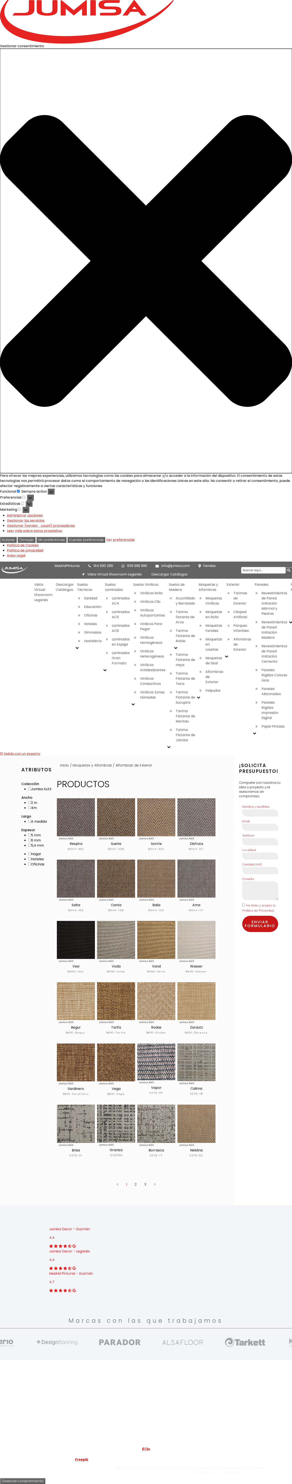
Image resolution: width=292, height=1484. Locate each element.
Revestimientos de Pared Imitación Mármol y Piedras (274, 603)
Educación (92, 606)
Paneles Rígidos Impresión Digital (269, 710)
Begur (76, 1027)
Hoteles (90, 623)
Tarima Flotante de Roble (185, 635)
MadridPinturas (67, 565)
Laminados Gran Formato (121, 658)
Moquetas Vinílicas (213, 601)
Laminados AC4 (121, 601)
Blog (63, 1416)
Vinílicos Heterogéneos (152, 654)
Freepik (81, 1459)
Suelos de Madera (177, 587)
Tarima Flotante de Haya (185, 659)
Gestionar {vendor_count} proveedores (41, 525)
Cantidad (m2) (252, 864)
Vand (156, 966)
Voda (116, 966)
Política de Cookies (23, 545)
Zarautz (196, 1027)
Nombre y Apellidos (255, 806)
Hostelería (93, 641)
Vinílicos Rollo (151, 593)
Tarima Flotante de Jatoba (185, 735)
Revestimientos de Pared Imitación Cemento (274, 654)
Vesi (75, 966)
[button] (146, 261)
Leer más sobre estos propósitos (34, 530)
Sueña (116, 843)
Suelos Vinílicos (145, 584)
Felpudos (213, 690)
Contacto (68, 1411)
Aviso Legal (16, 555)
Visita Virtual (70, 1401)
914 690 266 (103, 565)
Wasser (196, 966)
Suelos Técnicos (84, 587)
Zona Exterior (119, 1427)
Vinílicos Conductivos (150, 681)
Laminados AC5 (121, 614)
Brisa (76, 1150)
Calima (196, 1088)
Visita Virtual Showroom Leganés (114, 574)
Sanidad (90, 598)
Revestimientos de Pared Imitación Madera (274, 630)
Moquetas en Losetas (213, 644)
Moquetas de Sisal (213, 661)
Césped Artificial (240, 614)
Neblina (196, 1150)
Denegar (26, 540)
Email (246, 821)
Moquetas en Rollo (213, 614)
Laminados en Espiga (121, 642)
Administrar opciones (25, 515)
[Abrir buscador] (289, 570)
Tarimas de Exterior (240, 598)
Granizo (116, 1150)
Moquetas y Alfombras (208, 587)
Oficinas (90, 615)
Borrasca (156, 1150)
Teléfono (248, 835)
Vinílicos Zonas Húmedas (152, 695)
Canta (116, 905)
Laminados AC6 (121, 628)
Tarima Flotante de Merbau (185, 716)
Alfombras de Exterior (214, 676)
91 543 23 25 (204, 1472)
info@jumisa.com (175, 565)
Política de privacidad (25, 550)
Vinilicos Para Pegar (151, 626)
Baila (156, 905)
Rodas (156, 1027)
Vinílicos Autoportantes (152, 613)
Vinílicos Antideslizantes (152, 667)
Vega (116, 1088)
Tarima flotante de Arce (185, 617)
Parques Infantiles (241, 628)
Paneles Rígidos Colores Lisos (274, 675)
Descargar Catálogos (169, 574)
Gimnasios (92, 632)
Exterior (233, 584)
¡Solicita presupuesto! (259, 768)
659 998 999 (137, 565)
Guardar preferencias (86, 540)
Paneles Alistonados (271, 691)
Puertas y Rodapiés (124, 1416)
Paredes (261, 584)
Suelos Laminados (114, 587)
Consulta (248, 879)
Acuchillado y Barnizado (185, 601)
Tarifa (116, 1027)
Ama (196, 905)
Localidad (249, 850)
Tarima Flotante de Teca (185, 678)
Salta (76, 905)
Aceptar (8, 540)
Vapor (156, 1087)
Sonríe (156, 843)
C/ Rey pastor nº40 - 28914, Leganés (251, 1396)
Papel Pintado (273, 726)
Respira (76, 843)
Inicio (64, 765)
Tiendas (209, 565)
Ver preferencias (51, 540)
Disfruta (196, 843)
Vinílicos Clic (150, 601)
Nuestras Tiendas (74, 1406)
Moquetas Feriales (213, 628)
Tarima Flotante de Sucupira (185, 697)
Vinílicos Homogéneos (151, 640)
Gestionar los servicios (25, 520)
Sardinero (76, 1088)
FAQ (63, 1396)
